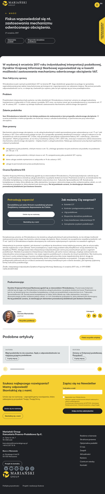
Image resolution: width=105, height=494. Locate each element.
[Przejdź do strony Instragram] (32, 468)
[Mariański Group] (15, 3)
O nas (82, 447)
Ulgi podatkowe (70, 212)
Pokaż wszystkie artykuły (91, 337)
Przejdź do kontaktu (12, 464)
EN (101, 3)
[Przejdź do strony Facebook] (27, 468)
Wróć (13, 13)
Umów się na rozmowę (31, 214)
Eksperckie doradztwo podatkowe (36, 41)
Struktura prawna (88, 439)
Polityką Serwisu (80, 397)
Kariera (83, 458)
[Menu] (97, 5)
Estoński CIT (69, 204)
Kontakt (83, 465)
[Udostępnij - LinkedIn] (94, 316)
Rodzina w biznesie (88, 436)
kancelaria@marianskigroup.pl (15, 443)
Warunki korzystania (84, 405)
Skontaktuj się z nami (31, 222)
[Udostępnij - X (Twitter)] (100, 316)
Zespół (83, 450)
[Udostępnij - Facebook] (88, 316)
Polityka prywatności (71, 405)
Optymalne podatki (12, 41)
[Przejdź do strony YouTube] (11, 468)
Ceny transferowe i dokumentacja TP (79, 220)
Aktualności (85, 454)
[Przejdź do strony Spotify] (16, 468)
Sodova (41, 486)
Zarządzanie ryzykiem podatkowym (78, 224)
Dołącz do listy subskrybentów (82, 411)
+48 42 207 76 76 (9, 445)
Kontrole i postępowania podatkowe (79, 208)
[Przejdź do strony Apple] (22, 468)
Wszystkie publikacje (27, 321)
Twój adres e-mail (69, 388)
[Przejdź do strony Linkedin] (6, 468)
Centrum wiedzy (87, 461)
